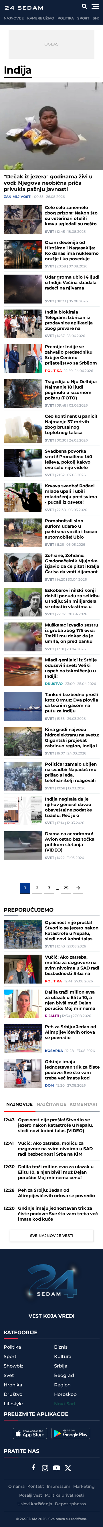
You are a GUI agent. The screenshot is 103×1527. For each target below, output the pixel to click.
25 (66, 888)
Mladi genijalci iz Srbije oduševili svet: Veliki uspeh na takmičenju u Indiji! (71, 668)
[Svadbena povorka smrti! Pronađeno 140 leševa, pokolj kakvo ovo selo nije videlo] (23, 463)
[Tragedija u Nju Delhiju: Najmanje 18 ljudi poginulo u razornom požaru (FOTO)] (23, 393)
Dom (49, 1086)
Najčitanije (51, 1104)
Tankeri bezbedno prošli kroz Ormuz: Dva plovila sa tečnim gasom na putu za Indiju (71, 703)
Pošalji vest (30, 1495)
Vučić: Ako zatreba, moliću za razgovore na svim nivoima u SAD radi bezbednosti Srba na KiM (72, 965)
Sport (83, 18)
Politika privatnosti (64, 1495)
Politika (66, 18)
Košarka (54, 1051)
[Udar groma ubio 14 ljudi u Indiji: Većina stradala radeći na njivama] (23, 289)
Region (62, 1385)
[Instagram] (45, 1469)
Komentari (83, 1104)
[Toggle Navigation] (95, 6)
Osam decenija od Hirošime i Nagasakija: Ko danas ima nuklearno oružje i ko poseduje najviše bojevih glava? (72, 251)
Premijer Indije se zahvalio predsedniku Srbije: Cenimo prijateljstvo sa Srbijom (71, 355)
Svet (49, 232)
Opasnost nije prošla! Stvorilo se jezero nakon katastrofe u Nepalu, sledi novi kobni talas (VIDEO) (71, 931)
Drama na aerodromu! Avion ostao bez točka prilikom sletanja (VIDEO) (69, 842)
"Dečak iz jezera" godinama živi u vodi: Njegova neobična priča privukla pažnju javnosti (48, 183)
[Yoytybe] (56, 1469)
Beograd (64, 1375)
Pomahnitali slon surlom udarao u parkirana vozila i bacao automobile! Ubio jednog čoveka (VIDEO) (71, 529)
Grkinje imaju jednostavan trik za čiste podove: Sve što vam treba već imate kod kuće (72, 1070)
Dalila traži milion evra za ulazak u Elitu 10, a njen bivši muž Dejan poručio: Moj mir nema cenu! (70, 1000)
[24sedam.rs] (24, 8)
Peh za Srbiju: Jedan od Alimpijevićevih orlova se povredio (70, 1032)
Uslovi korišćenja (34, 1504)
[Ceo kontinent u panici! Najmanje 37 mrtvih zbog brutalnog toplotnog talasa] (23, 428)
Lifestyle (13, 1403)
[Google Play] (71, 1433)
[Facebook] (33, 1468)
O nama (16, 1486)
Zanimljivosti (17, 197)
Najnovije (14, 18)
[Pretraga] (84, 6)
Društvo (54, 684)
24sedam (28, 1519)
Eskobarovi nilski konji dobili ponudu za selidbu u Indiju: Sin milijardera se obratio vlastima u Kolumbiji (72, 599)
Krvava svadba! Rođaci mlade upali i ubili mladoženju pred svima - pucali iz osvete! (71, 494)
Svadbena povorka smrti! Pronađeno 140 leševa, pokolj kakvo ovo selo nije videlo (68, 459)
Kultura (63, 1356)
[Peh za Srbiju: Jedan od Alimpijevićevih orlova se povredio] (23, 1038)
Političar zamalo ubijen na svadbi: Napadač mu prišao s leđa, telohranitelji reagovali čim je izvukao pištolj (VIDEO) (71, 772)
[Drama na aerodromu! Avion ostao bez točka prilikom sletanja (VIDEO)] (23, 845)
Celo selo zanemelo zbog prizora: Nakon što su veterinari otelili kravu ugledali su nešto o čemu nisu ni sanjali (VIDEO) (71, 216)
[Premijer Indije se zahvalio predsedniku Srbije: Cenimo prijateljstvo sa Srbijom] (23, 358)
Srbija (61, 1366)
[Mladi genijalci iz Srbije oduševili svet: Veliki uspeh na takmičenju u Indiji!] (23, 671)
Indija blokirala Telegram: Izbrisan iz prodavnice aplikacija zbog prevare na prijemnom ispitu (69, 320)
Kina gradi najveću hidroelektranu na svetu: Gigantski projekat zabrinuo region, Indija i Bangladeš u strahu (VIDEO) (72, 738)
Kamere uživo (40, 18)
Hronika (13, 1385)
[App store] (30, 1433)
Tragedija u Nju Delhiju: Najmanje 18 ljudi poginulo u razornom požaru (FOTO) (71, 390)
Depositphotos (70, 1504)
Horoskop (65, 1394)
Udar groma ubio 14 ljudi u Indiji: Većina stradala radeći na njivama (72, 283)
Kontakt (35, 1486)
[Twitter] (68, 1469)
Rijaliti (52, 1016)
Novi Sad (64, 1404)
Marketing (84, 1486)
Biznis (61, 1347)
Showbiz (13, 1366)
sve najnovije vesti (51, 1236)
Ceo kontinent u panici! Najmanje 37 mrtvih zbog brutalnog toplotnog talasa (71, 425)
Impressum (58, 1486)
